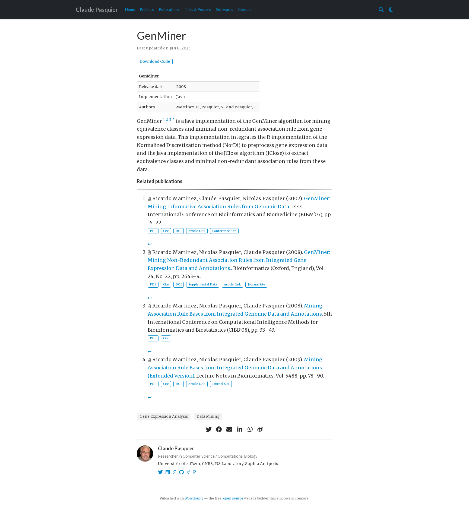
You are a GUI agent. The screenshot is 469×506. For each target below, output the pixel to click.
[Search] (381, 10)
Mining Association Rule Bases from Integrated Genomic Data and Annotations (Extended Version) (235, 367)
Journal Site (256, 284)
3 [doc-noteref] (170, 119)
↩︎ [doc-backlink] (150, 244)
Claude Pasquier (97, 9)
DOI (179, 231)
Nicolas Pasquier (264, 198)
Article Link (196, 231)
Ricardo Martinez (174, 198)
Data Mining (208, 416)
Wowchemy (194, 498)
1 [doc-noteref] (164, 119)
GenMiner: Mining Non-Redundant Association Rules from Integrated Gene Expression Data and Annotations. (239, 260)
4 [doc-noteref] (173, 119)
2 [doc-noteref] (167, 119)
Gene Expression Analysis (164, 416)
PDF (153, 231)
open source (233, 498)
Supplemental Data (202, 284)
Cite (166, 231)
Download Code (155, 61)
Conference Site (224, 231)
